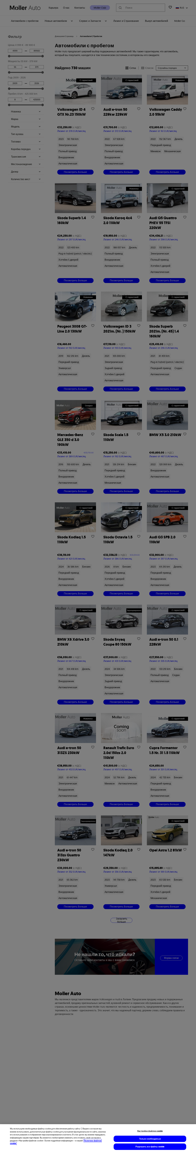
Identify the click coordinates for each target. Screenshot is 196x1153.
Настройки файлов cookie (150, 1131)
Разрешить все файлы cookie (150, 1146)
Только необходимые (150, 1139)
